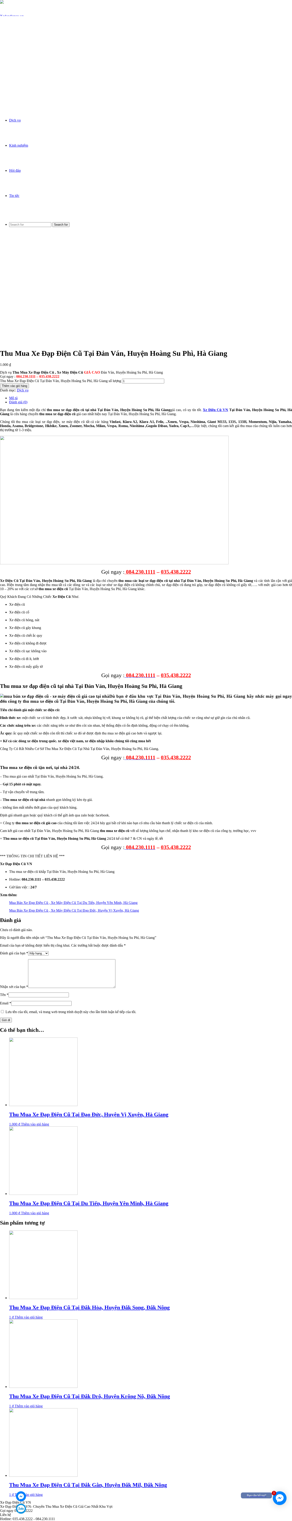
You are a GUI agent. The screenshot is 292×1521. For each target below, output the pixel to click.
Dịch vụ (15, 120)
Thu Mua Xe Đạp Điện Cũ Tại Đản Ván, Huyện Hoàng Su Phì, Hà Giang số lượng (60, 381)
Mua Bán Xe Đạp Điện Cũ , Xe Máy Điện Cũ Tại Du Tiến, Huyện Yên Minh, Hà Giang (73, 903)
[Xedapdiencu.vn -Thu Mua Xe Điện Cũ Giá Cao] (12, 91)
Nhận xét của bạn (14, 987)
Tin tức (14, 196)
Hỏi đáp (15, 170)
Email (5, 1003)
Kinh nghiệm (18, 145)
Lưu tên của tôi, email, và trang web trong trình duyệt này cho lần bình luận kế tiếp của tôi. (70, 1012)
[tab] (150, 398)
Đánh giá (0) (18, 402)
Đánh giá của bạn (14, 953)
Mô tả (13, 398)
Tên (4, 995)
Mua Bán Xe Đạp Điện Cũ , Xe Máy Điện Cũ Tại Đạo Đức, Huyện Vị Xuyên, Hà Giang (74, 910)
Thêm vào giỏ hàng (14, 386)
